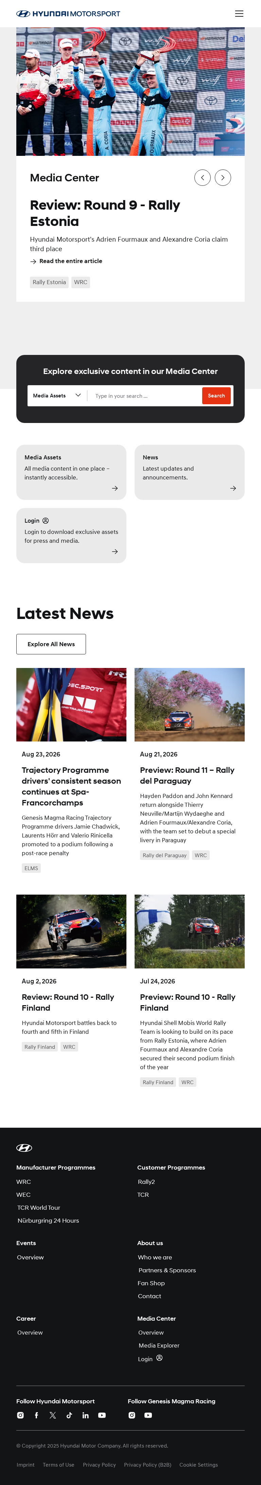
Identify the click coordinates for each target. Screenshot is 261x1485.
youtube (102, 1415)
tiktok (69, 1415)
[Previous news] (202, 177)
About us (150, 1243)
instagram (20, 1415)
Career (26, 1318)
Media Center (156, 1318)
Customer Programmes (171, 1167)
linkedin (86, 1415)
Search (216, 395)
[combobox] (148, 396)
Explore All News (51, 644)
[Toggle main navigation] (239, 13)
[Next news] (223, 177)
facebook (37, 1415)
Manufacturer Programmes (55, 1167)
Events (26, 1243)
